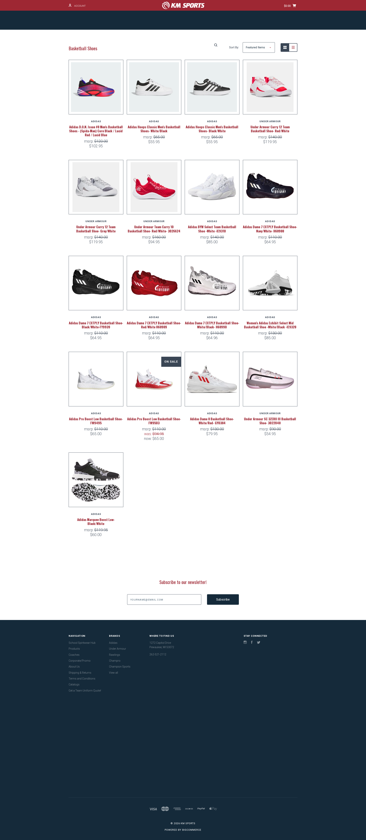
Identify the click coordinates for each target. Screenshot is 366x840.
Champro (114, 660)
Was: (148, 434)
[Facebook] (252, 642)
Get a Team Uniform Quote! (190, 45)
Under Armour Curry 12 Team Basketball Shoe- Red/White (270, 128)
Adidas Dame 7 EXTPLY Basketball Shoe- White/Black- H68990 (212, 325)
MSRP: (89, 141)
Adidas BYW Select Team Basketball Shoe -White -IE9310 (212, 228)
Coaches (148, 34)
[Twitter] (258, 642)
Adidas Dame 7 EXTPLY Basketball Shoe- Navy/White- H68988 (270, 228)
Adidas (113, 642)
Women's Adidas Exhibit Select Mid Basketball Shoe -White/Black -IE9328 (270, 325)
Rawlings (114, 654)
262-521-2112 (157, 654)
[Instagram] (245, 642)
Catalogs (157, 45)
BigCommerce (191, 829)
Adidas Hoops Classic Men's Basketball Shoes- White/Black (154, 128)
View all (113, 672)
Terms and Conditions (271, 34)
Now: (148, 438)
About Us (205, 34)
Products (126, 34)
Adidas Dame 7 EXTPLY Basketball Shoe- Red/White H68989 (154, 325)
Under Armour (117, 648)
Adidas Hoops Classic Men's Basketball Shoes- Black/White (212, 128)
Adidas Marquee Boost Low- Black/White (96, 521)
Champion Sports (119, 666)
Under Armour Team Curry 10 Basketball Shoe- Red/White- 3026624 (154, 228)
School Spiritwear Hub (96, 34)
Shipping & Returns (234, 34)
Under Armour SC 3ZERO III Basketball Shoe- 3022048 (270, 420)
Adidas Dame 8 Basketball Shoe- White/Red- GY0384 (212, 420)
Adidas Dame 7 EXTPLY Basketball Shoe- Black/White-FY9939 (96, 325)
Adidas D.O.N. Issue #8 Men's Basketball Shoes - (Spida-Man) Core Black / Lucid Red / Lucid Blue (96, 130)
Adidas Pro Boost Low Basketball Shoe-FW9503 (154, 420)
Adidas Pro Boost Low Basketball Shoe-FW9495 (96, 420)
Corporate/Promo (176, 34)
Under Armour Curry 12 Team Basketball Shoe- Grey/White (96, 228)
